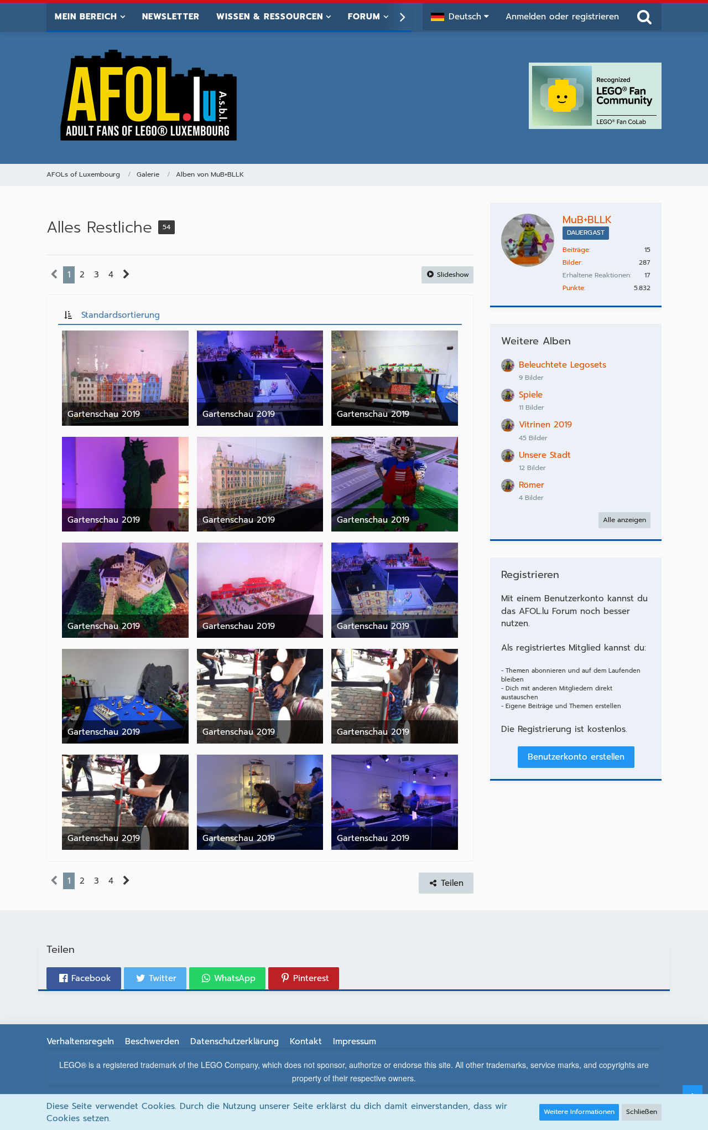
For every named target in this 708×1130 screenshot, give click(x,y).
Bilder (572, 262)
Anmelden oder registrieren (562, 17)
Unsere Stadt (545, 455)
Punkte (573, 288)
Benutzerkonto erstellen (576, 757)
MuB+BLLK (587, 220)
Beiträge (576, 250)
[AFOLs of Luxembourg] (149, 95)
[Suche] (644, 16)
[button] (460, 16)
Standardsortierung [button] (120, 315)
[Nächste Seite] (126, 274)
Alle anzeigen (624, 520)
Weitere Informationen (579, 1112)
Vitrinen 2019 (545, 425)
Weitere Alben (536, 341)
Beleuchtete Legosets (562, 365)
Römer (531, 485)
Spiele (531, 395)
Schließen (641, 1112)
